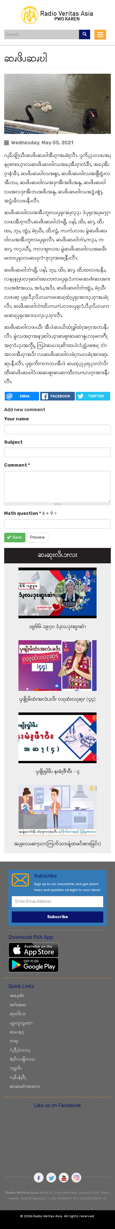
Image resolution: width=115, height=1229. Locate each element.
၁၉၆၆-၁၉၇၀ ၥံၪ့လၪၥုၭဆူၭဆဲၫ (57, 626)
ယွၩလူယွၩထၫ (21, 1023)
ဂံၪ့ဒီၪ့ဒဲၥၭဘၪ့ (20, 1050)
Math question (22, 513)
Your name (16, 419)
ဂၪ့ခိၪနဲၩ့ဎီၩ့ (18, 1078)
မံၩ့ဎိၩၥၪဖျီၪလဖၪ (22, 1059)
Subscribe (57, 917)
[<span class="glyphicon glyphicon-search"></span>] (84, 34)
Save (17, 537)
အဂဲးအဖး (18, 1005)
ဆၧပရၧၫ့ (17, 1032)
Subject (13, 442)
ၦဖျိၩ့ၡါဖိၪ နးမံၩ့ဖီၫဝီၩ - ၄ (58, 771)
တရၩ (14, 1041)
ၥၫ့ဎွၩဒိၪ (16, 1068)
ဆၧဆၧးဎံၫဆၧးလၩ (25, 1087)
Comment (17, 465)
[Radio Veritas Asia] (57, 14)
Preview (37, 537)
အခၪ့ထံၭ (17, 996)
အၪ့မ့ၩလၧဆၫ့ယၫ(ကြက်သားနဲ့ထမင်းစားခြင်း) (57, 844)
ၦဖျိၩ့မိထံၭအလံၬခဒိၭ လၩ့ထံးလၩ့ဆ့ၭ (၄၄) (57, 699)
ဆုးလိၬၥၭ (18, 1014)
